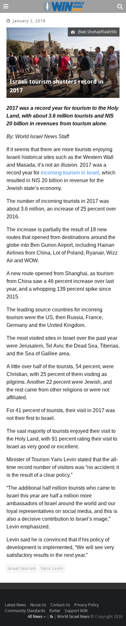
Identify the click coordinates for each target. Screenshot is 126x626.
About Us (38, 605)
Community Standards (25, 611)
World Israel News (73, 616)
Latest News (15, 605)
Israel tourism (22, 568)
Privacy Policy (86, 605)
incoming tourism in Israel (70, 172)
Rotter (54, 611)
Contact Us (60, 605)
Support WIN (76, 611)
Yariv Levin (51, 568)
